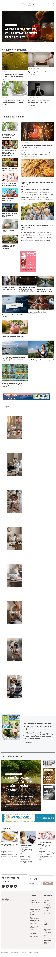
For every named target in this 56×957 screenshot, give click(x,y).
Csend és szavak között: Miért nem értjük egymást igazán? (18, 784)
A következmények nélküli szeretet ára (8, 288)
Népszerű (46, 910)
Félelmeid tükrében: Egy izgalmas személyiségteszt (9, 184)
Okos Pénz (47, 912)
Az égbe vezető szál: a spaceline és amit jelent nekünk (48, 793)
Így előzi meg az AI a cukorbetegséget (41, 360)
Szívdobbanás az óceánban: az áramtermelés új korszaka (9, 215)
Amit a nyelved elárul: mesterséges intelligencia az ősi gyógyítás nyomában (27, 848)
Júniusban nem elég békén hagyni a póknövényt (9, 169)
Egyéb (45, 902)
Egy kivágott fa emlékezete (37, 72)
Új (44, 915)
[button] (29, 742)
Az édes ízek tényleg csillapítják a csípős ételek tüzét (21, 33)
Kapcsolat (46, 942)
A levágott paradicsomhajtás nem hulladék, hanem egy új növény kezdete (13, 102)
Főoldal (46, 935)
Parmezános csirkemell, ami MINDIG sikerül (9, 845)
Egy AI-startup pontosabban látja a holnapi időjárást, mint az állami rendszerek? (13, 359)
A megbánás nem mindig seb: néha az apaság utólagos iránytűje (40, 102)
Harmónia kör (34, 97)
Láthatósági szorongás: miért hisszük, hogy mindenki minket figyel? (27, 289)
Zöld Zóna (46, 917)
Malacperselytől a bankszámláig (13, 336)
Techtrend (49, 787)
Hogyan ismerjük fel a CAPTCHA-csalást (13, 316)
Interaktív (46, 908)
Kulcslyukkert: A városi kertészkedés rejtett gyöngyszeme (8, 246)
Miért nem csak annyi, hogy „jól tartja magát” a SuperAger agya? (37, 226)
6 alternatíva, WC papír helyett (8, 231)
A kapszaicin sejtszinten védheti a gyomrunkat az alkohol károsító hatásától (36, 147)
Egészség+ (25, 142)
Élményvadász (11, 25)
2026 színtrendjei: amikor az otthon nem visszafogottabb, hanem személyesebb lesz (9, 153)
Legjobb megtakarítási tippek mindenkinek (38, 313)
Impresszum (47, 940)
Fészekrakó (6, 97)
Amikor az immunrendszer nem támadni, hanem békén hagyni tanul (37, 183)
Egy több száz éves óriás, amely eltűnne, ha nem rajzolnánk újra (12, 76)
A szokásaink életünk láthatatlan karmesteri (44, 290)
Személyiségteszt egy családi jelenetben (8, 199)
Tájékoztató (47, 944)
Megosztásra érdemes (13, 773)
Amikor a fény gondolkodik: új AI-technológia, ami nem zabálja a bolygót (13, 385)
